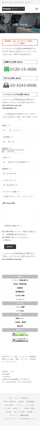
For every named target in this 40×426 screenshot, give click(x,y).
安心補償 (21, 412)
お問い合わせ (20, 2)
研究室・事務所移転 (20, 284)
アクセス (29, 2)
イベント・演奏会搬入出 (20, 280)
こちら (25, 237)
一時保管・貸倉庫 (20, 322)
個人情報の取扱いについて (28, 418)
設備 (15, 412)
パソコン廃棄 (20, 307)
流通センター (20, 318)
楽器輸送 (20, 288)
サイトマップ (14, 415)
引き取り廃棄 (20, 295)
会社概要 (29, 412)
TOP (10, 398)
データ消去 (20, 311)
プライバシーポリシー (10, 418)
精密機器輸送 (20, 292)
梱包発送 (20, 326)
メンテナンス (20, 299)
